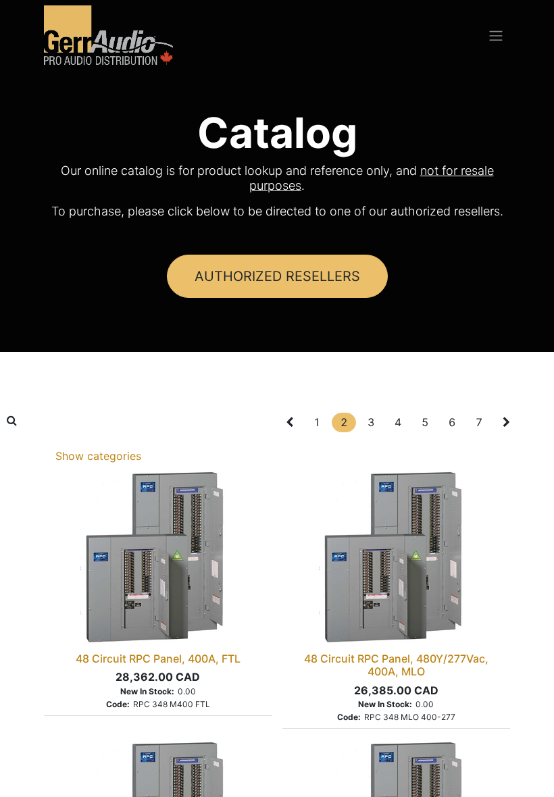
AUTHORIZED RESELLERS (277, 276)
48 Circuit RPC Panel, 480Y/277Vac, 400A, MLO (396, 665)
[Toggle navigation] (496, 35)
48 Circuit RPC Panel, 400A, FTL (158, 658)
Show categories (98, 456)
